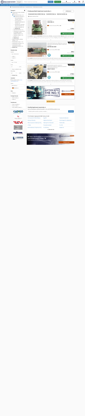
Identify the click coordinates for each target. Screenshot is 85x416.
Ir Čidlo (29, 125)
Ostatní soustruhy (19, 27)
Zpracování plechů (18, 29)
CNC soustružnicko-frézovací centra (19, 18)
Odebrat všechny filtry (33, 16)
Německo (16, 88)
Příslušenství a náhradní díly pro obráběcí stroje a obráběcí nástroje (19, 32)
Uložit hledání (51, 101)
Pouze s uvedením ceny (16, 69)
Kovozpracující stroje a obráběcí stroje (18, 13)
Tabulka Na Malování (63, 118)
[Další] (45, 27)
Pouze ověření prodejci (17, 107)
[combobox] (18, 85)
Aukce (14, 99)
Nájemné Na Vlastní (47, 120)
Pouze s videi (15, 105)
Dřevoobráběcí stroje (17, 41)
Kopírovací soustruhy (19, 16)
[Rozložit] (51, 40)
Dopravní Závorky (31, 120)
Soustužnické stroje (19, 15)
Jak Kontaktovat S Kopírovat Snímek (35, 127)
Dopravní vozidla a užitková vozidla (17, 40)
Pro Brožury (46, 127)
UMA (13, 56)
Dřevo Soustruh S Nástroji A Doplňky (35, 122)
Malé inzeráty (15, 97)
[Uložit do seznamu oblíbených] (73, 22)
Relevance (68, 11)
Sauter (14, 57)
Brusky (16, 36)
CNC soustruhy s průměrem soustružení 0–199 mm (20, 22)
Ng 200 (44, 118)
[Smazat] (44, 14)
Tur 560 (61, 125)
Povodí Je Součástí (47, 125)
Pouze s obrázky (16, 104)
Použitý (14, 92)
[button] (83, 2)
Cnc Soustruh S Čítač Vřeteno (34, 118)
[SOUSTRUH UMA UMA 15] (37, 27)
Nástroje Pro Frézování (48, 122)
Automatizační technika (18, 43)
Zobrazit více (51, 129)
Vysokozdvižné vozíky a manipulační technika (17, 45)
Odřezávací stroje (4, 5)
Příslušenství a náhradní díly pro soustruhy (19, 25)
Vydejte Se (61, 127)
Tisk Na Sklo (62, 122)
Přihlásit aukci (68, 94)
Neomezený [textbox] (14, 85)
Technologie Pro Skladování (65, 120)
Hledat (51, 1)
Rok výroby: (13, 71)
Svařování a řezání (18, 35)
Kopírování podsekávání (14, 5)
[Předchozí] (28, 27)
